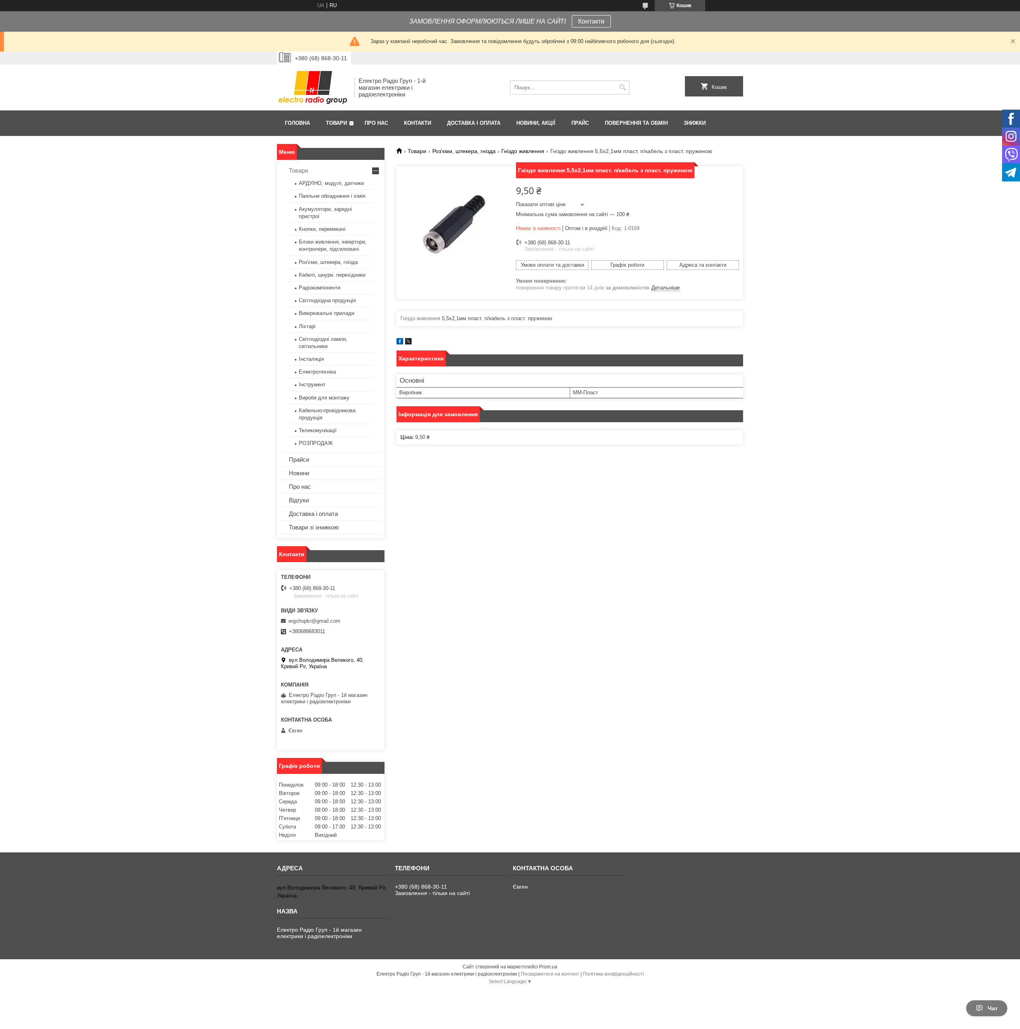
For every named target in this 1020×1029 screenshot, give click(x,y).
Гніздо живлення (522, 151)
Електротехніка (317, 372)
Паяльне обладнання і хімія (332, 196)
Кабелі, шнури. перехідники (332, 275)
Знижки (695, 123)
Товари (336, 123)
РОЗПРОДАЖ (316, 443)
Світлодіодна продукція (327, 300)
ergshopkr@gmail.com (314, 621)
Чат (993, 1008)
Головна (297, 123)
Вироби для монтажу (324, 398)
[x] (408, 343)
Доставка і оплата (473, 123)
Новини (299, 473)
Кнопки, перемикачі (322, 229)
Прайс (580, 123)
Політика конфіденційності (613, 974)
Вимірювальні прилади (326, 313)
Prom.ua (548, 967)
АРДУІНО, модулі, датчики (331, 183)
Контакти (591, 21)
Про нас (376, 123)
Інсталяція (311, 359)
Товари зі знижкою (314, 527)
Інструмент (312, 385)
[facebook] (399, 343)
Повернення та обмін (636, 123)
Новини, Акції (535, 123)
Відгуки (299, 500)
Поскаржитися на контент (550, 974)
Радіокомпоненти (319, 288)
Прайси (299, 459)
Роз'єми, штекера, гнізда (464, 151)
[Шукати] (623, 87)
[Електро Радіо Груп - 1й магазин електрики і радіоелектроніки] (313, 87)
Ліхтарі (307, 326)
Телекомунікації (318, 430)
